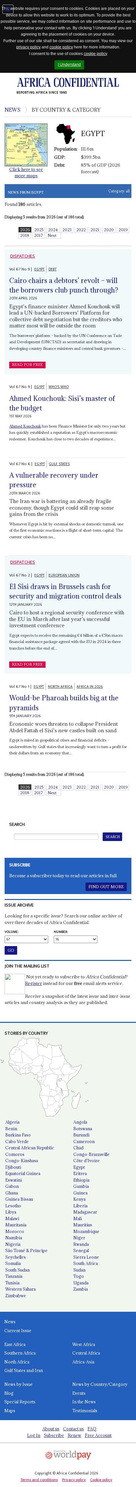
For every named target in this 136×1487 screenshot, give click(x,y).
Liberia (80, 1205)
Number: (61, 932)
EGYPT (39, 269)
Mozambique (86, 1231)
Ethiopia (81, 1180)
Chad (78, 1147)
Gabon (12, 1186)
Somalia (13, 1263)
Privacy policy (74, 1479)
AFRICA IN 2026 (90, 687)
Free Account (98, 1435)
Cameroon (84, 1141)
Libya (10, 1212)
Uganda (80, 1282)
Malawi (12, 1218)
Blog (9, 1393)
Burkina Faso (18, 1134)
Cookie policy (101, 1479)
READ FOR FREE (27, 364)
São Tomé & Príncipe (26, 1250)
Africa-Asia (83, 1361)
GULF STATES (59, 464)
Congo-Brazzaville (91, 1154)
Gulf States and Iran (23, 1370)
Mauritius (82, 1224)
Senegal (81, 1250)
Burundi (81, 1134)
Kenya (79, 1199)
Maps (9, 1410)
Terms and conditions (39, 1479)
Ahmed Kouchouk (25, 426)
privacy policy (28, 47)
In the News (84, 1401)
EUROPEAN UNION (64, 575)
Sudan (79, 1270)
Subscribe (54, 1435)
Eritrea (80, 1173)
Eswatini (13, 1180)
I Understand (69, 64)
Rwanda (81, 1244)
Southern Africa (20, 1353)
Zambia (80, 1289)
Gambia (81, 1186)
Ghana (11, 1192)
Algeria (12, 1122)
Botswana (82, 1128)
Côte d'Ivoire (86, 1160)
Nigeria (12, 1244)
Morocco (14, 1231)
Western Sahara (20, 1289)
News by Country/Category (99, 1384)
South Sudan (17, 1270)
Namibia (13, 1237)
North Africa (16, 1361)
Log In (33, 1435)
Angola (80, 1122)
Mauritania (15, 1224)
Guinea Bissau (19, 1199)
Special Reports (19, 1401)
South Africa (85, 1263)
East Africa (14, 1344)
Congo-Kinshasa (21, 1160)
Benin (11, 1128)
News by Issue (18, 1384)
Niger (79, 1237)
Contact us (73, 1428)
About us (50, 1428)
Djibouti (13, 1167)
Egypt (79, 1167)
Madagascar (85, 1212)
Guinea (80, 1192)
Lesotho (13, 1205)
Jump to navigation (8, 9)
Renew (74, 1435)
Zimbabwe (15, 1295)
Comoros (14, 1154)
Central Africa (86, 1353)
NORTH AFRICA (60, 687)
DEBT (52, 269)
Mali (77, 1218)
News (10, 1321)
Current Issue (17, 1330)
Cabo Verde (17, 1141)
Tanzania (13, 1276)
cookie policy (61, 47)
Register (33, 983)
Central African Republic (29, 1147)
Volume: (11, 932)
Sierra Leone (86, 1257)
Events (78, 1393)
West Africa (83, 1344)
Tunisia (12, 1282)
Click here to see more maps (26, 172)
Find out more (106, 886)
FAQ (91, 1428)
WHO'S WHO (59, 387)
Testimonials (84, 1410)
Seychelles (15, 1257)
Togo (78, 1276)
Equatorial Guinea (22, 1173)
